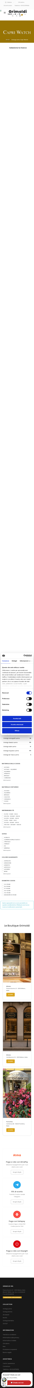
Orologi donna (7, 1312)
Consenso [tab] (5, 661)
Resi (4, 1346)
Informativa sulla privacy (11, 1338)
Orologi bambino (8, 1321)
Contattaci (6, 1366)
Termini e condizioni (9, 1335)
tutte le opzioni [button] (7, 780)
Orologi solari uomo (9, 746)
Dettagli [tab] (14, 661)
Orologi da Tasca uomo (11, 755)
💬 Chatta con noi (17, 1382)
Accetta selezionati (17, 724)
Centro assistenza (9, 1363)
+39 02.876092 (14, 1369)
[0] (20, 16)
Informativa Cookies (9, 1340)
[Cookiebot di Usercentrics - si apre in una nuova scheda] (24, 656)
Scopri (10, 994)
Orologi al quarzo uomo (11, 751)
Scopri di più (17, 1172)
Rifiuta (17, 730)
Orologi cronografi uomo (11, 738)
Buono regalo (7, 1352)
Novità (5, 1318)
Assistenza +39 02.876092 (12, 1297)
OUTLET (5, 1324)
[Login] (17, 16)
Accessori (6, 1315)
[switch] (29, 698)
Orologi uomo (7, 1309)
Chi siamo (21, 2)
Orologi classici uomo (10, 742)
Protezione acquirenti (10, 1349)
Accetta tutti (17, 718)
